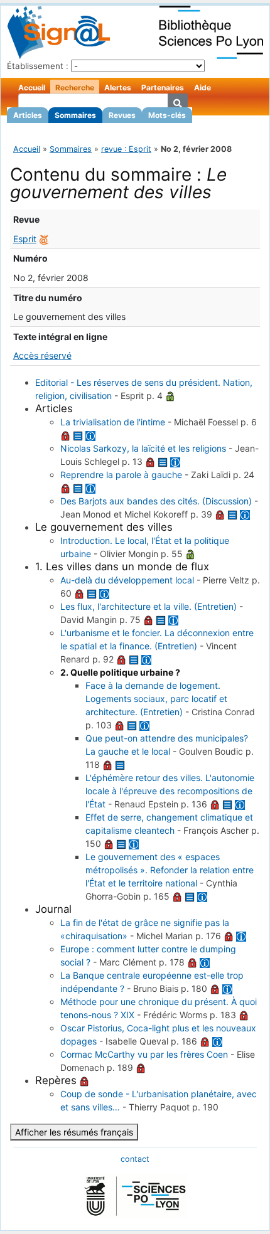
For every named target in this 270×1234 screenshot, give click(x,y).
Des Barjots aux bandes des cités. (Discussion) (156, 501)
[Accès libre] (170, 395)
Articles (27, 115)
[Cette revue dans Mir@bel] (44, 238)
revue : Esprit (126, 149)
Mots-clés (167, 115)
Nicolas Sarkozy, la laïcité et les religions (143, 448)
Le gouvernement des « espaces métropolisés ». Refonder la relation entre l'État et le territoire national (169, 869)
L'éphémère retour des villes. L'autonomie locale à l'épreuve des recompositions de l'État (169, 790)
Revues (122, 115)
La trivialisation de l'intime (112, 422)
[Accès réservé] (65, 435)
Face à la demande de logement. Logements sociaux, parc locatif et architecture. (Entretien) (156, 698)
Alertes (117, 87)
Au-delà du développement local (127, 580)
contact (135, 1159)
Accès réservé (42, 355)
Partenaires (162, 87)
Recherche (74, 87)
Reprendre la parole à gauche (121, 474)
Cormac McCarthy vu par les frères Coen (144, 1054)
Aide (202, 87)
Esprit (24, 238)
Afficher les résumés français (74, 1132)
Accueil (31, 87)
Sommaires (75, 115)
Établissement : (37, 66)
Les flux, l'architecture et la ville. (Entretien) (148, 606)
